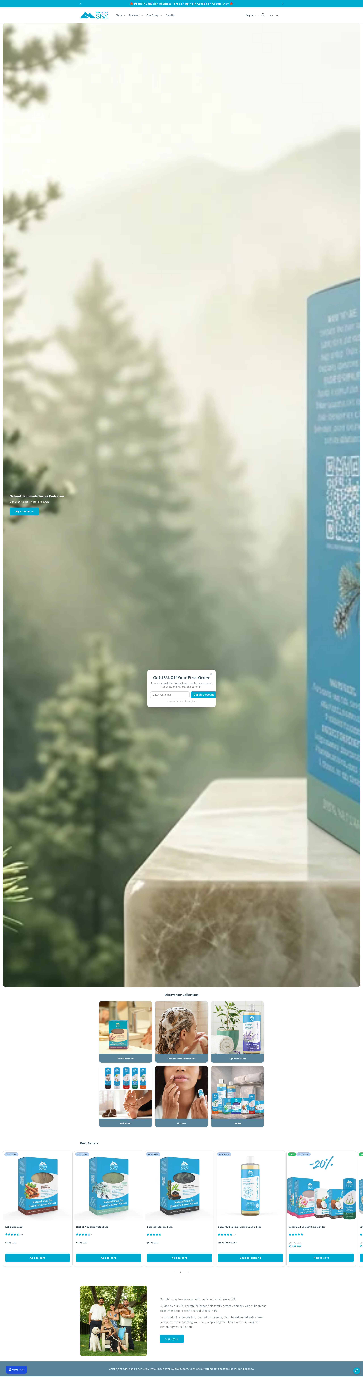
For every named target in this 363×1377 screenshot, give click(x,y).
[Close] (211, 674)
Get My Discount (204, 694)
